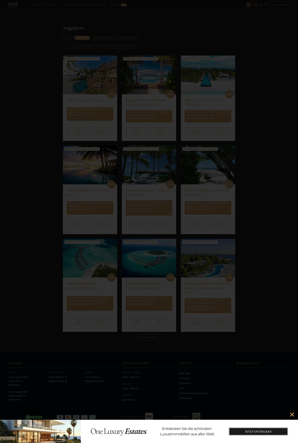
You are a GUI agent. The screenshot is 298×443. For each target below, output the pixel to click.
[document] (149, 221)
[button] (292, 414)
